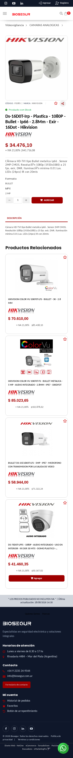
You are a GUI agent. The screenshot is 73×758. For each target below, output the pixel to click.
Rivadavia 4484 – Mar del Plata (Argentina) (32, 656)
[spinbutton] (17, 200)
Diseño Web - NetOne (14, 746)
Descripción (14, 218)
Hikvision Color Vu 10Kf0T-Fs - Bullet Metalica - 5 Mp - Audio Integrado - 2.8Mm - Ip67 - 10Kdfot (35, 383)
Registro (64, 3)
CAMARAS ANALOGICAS (44, 25)
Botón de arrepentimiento (22, 711)
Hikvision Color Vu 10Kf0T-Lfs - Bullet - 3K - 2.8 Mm (34, 301)
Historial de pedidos (18, 700)
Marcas (46, 614)
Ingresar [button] (47, 3)
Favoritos (12, 706)
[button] (61, 13)
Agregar (48, 200)
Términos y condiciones (29, 739)
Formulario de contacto (16, 685)
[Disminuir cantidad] (9, 200)
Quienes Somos (32, 614)
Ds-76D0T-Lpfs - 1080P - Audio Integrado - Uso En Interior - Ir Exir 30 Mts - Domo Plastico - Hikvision (35, 547)
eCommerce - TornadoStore (37, 746)
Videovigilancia (14, 25)
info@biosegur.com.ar (20, 676)
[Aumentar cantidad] (26, 200)
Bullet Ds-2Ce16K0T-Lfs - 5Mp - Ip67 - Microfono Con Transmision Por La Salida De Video (34, 465)
